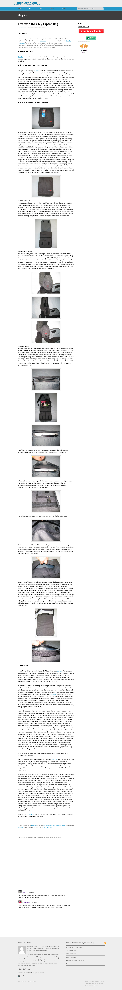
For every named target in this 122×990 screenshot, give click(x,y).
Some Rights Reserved (90, 983)
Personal (33, 825)
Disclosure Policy (89, 985)
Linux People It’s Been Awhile (74, 947)
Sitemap (96, 985)
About (40, 8)
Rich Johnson (27, 3)
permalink (20, 827)
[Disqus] (46, 864)
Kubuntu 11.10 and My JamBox (52, 837)
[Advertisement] (40, 831)
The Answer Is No (71, 950)
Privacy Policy (100, 983)
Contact (52, 8)
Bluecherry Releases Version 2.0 (74, 960)
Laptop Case (51, 825)
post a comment (47, 827)
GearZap (43, 41)
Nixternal (92, 981)
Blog (30, 8)
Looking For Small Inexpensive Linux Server (30, 837)
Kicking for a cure (71, 957)
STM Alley (62, 825)
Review (58, 825)
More (63, 8)
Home (19, 8)
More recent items (71, 964)
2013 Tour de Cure (71, 953)
